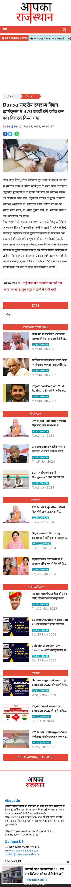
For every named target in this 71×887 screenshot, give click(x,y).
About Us (12, 801)
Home (10, 96)
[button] (5, 29)
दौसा (8, 314)
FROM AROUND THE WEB (35, 757)
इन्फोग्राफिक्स (35, 587)
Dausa (29, 96)
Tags (35, 305)
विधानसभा (35, 414)
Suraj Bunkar (14, 126)
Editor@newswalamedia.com (21, 850)
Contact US (14, 842)
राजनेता (35, 500)
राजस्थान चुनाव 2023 (35, 327)
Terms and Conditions (35, 883)
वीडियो (35, 673)
